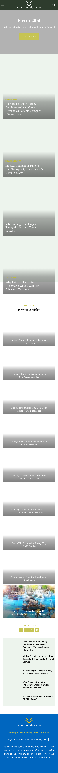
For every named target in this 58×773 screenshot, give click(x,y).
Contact (45, 732)
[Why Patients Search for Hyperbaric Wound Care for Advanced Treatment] (29, 265)
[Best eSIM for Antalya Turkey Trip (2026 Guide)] (29, 533)
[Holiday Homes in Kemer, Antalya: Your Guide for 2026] (29, 364)
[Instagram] (26, 630)
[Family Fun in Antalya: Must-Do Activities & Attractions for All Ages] (29, 601)
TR (50, 739)
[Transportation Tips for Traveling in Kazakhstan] (29, 567)
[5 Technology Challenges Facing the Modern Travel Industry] (29, 207)
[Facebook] (21, 630)
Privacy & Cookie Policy (20, 732)
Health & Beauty (13, 99)
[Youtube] (37, 630)
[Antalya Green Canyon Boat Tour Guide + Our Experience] (29, 465)
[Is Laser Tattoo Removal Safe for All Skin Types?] (29, 330)
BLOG (36, 732)
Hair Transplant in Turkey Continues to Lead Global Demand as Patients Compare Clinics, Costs (23, 109)
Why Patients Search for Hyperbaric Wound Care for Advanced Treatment (22, 285)
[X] (31, 630)
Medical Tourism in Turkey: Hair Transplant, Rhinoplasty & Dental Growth (24, 169)
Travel (8, 219)
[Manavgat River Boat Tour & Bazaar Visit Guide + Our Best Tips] (29, 499)
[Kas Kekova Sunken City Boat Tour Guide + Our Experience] (29, 398)
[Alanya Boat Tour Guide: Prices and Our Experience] (29, 432)
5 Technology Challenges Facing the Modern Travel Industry (21, 227)
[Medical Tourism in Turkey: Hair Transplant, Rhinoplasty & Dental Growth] (29, 148)
